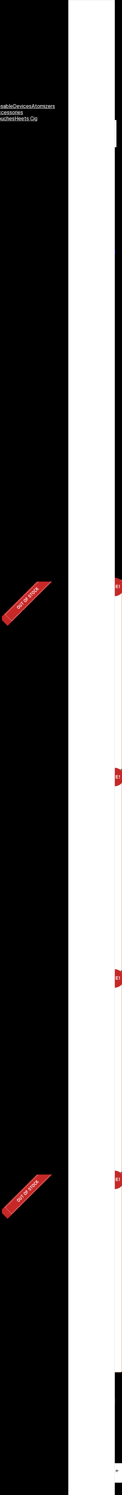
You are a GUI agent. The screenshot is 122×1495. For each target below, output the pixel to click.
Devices (22, 106)
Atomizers (43, 106)
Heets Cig (26, 118)
